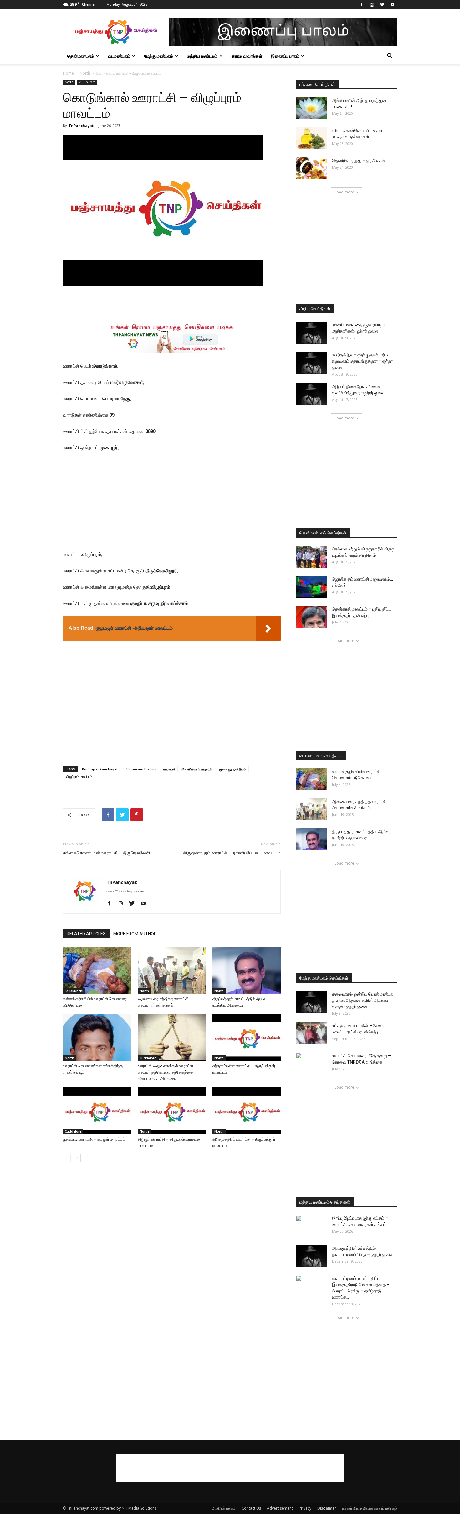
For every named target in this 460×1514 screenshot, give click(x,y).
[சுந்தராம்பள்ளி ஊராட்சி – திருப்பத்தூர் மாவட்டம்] (246, 1037)
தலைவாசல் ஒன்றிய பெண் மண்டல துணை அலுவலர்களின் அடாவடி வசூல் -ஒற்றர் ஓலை (362, 1000)
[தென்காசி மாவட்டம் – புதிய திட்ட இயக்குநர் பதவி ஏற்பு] (311, 617)
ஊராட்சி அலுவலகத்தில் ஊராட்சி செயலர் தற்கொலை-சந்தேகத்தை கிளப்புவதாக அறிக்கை (165, 1072)
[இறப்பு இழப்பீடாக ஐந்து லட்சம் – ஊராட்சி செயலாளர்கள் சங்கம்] (311, 1226)
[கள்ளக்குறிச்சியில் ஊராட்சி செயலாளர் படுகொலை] (97, 970)
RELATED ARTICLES (86, 933)
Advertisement (280, 1508)
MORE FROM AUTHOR (135, 933)
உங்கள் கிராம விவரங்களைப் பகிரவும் (369, 1508)
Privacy (305, 1508)
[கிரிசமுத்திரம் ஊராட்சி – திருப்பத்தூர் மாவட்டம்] (246, 1110)
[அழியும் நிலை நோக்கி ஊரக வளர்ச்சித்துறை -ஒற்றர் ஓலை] (311, 394)
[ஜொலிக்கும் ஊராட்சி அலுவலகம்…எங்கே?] (311, 587)
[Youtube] (392, 4)
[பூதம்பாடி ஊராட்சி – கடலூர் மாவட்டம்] (97, 1110)
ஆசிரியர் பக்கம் (224, 1508)
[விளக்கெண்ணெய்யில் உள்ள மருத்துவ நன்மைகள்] (311, 138)
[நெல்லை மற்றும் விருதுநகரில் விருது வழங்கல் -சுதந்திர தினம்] (311, 557)
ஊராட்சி (169, 769)
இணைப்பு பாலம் (285, 56)
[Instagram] (371, 4)
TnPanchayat (81, 125)
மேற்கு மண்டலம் (158, 56)
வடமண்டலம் (119, 56)
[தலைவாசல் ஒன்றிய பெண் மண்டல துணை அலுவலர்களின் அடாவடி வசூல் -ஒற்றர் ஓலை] (311, 1002)
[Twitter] (382, 4)
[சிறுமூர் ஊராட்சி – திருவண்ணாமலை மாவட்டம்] (172, 1110)
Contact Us (251, 1508)
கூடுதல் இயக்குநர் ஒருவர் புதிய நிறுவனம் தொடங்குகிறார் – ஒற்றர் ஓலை (362, 361)
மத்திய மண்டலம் (202, 56)
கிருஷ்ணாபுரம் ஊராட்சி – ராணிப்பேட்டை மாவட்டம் (232, 853)
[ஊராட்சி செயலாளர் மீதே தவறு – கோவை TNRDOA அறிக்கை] (311, 1064)
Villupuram (87, 82)
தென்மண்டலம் (80, 56)
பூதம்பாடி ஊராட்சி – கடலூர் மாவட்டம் (94, 1139)
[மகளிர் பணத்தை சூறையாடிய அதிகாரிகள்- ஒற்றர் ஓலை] (311, 333)
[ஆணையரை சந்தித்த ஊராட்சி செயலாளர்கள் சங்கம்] (172, 970)
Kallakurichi (74, 991)
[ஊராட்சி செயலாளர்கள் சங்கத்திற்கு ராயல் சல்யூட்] (97, 1037)
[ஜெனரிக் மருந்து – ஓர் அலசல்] (311, 168)
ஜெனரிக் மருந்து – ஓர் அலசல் (358, 160)
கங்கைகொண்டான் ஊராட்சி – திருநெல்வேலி (106, 853)
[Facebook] (361, 4)
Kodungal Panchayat (100, 769)
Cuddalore (148, 1058)
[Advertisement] (172, 303)
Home (68, 73)
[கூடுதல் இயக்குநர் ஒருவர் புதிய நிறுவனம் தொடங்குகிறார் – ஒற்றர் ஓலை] (311, 363)
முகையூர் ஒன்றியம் (232, 769)
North (85, 73)
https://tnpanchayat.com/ (125, 891)
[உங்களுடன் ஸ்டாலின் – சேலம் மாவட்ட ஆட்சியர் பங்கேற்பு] (311, 1033)
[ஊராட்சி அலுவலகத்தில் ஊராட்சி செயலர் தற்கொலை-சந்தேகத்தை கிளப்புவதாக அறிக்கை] (172, 1037)
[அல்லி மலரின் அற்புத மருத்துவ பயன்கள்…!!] (311, 108)
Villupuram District (140, 769)
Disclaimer (326, 1508)
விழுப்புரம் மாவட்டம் (79, 776)
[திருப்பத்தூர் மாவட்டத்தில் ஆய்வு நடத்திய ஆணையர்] (246, 970)
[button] (389, 57)
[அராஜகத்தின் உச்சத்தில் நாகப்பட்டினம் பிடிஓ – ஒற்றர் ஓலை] (311, 1256)
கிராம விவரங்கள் (247, 56)
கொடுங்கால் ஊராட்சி (197, 769)
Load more (344, 192)
